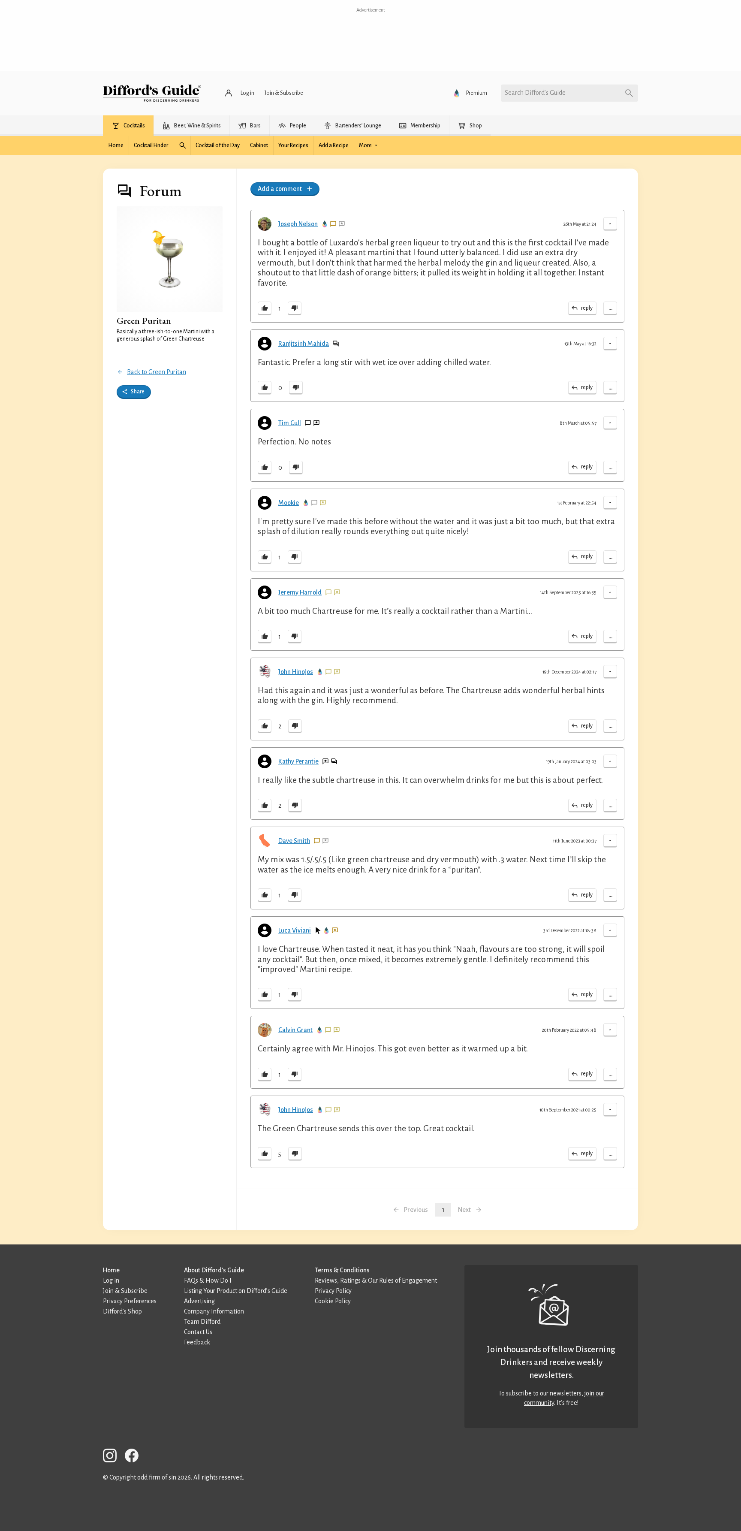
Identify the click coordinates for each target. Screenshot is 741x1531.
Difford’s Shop (122, 1311)
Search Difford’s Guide (535, 92)
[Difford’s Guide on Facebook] (135, 1457)
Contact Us (198, 1332)
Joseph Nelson (298, 223)
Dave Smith (294, 840)
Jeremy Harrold (300, 592)
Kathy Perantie (298, 761)
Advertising (199, 1301)
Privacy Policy (333, 1290)
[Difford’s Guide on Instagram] (113, 1457)
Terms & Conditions (342, 1270)
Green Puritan (144, 320)
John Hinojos (295, 671)
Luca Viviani (294, 930)
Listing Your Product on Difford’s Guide (235, 1290)
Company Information (214, 1311)
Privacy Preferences (130, 1301)
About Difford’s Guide (214, 1270)
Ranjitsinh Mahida (303, 343)
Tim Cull (289, 423)
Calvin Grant (295, 1030)
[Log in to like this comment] (264, 308)
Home (111, 1270)
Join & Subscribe (125, 1290)
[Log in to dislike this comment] (294, 308)
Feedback (197, 1342)
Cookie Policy (333, 1301)
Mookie (288, 502)
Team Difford (202, 1321)
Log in (111, 1280)
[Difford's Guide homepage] (152, 93)
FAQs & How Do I (208, 1280)
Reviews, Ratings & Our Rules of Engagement (376, 1280)
